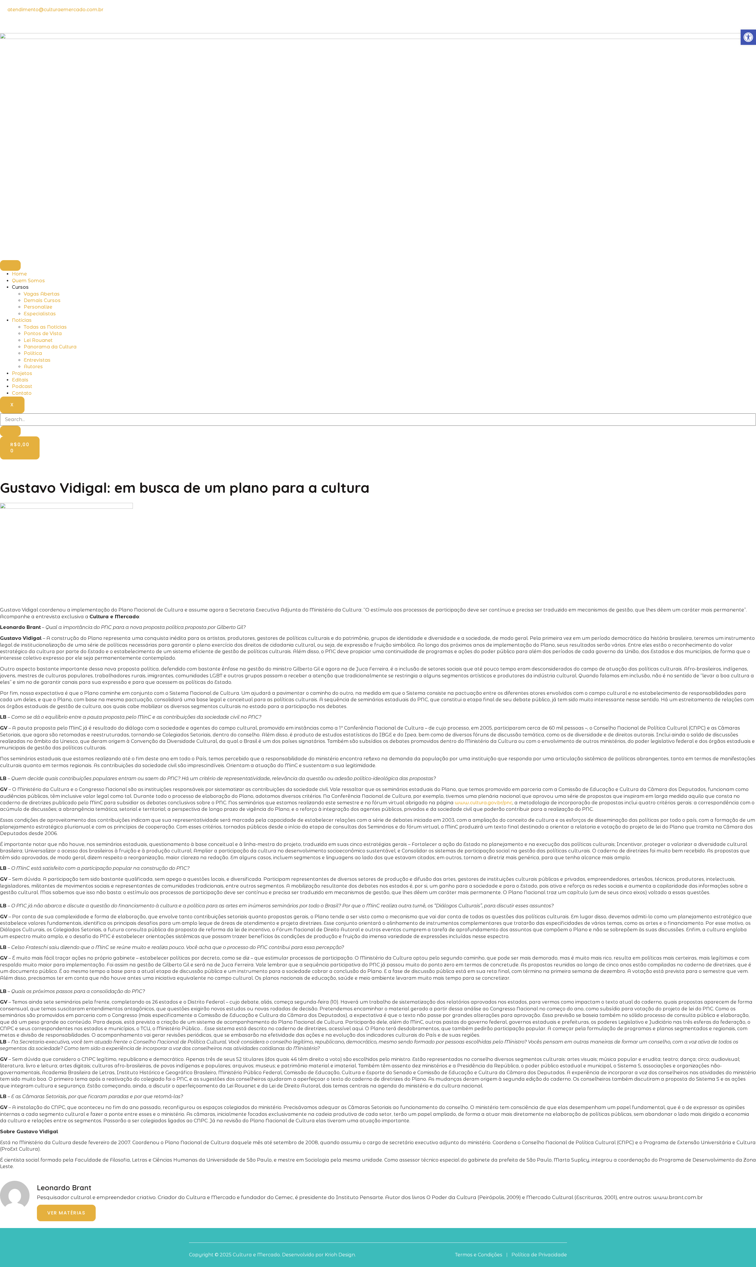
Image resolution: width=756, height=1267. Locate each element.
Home (19, 274)
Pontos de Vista (43, 333)
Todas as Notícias (45, 327)
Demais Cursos (42, 300)
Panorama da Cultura (50, 347)
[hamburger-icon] (10, 265)
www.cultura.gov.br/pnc (483, 802)
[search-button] (10, 431)
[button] (748, 37)
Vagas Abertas (42, 294)
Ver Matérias (66, 1212)
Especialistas (40, 314)
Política (33, 353)
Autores (33, 366)
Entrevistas (37, 360)
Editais (20, 380)
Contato (22, 393)
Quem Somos (28, 280)
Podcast (22, 386)
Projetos (22, 373)
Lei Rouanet (38, 340)
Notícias (22, 320)
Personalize (38, 307)
